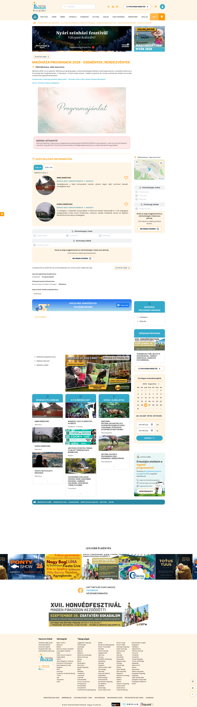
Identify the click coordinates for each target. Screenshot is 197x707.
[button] (149, 169)
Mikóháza (44, 67)
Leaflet (162, 179)
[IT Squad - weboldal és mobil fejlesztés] (146, 704)
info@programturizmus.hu (84, 145)
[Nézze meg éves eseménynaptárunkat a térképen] (162, 16)
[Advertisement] (82, 337)
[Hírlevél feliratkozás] (108, 6)
